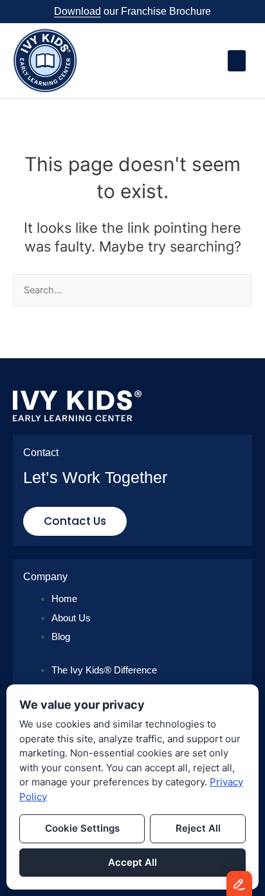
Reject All (198, 828)
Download (77, 11)
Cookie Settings (82, 828)
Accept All (132, 862)
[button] (237, 60)
